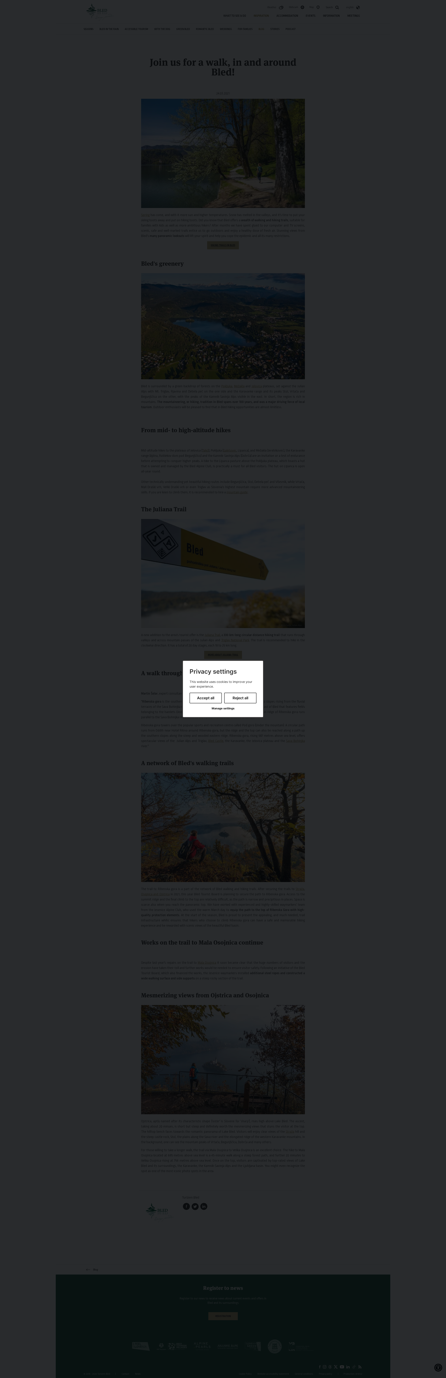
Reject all (240, 698)
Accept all (205, 698)
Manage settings (223, 708)
